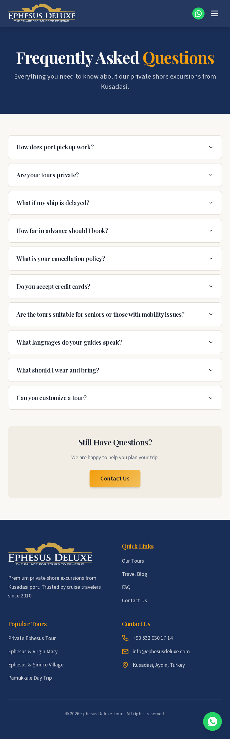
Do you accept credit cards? (53, 286)
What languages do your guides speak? (69, 342)
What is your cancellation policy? (60, 258)
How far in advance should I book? (62, 230)
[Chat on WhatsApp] (212, 721)
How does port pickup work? (54, 147)
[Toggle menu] (214, 13)
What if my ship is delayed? (52, 203)
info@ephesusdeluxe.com (161, 651)
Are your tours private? (47, 175)
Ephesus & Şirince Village (35, 665)
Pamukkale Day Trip (30, 678)
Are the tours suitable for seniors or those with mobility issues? (100, 314)
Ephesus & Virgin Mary (33, 651)
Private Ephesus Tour (32, 638)
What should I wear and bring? (57, 370)
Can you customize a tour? (51, 397)
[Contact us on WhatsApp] (198, 13)
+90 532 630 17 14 (153, 638)
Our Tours (133, 561)
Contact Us (115, 478)
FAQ (126, 587)
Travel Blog (134, 574)
